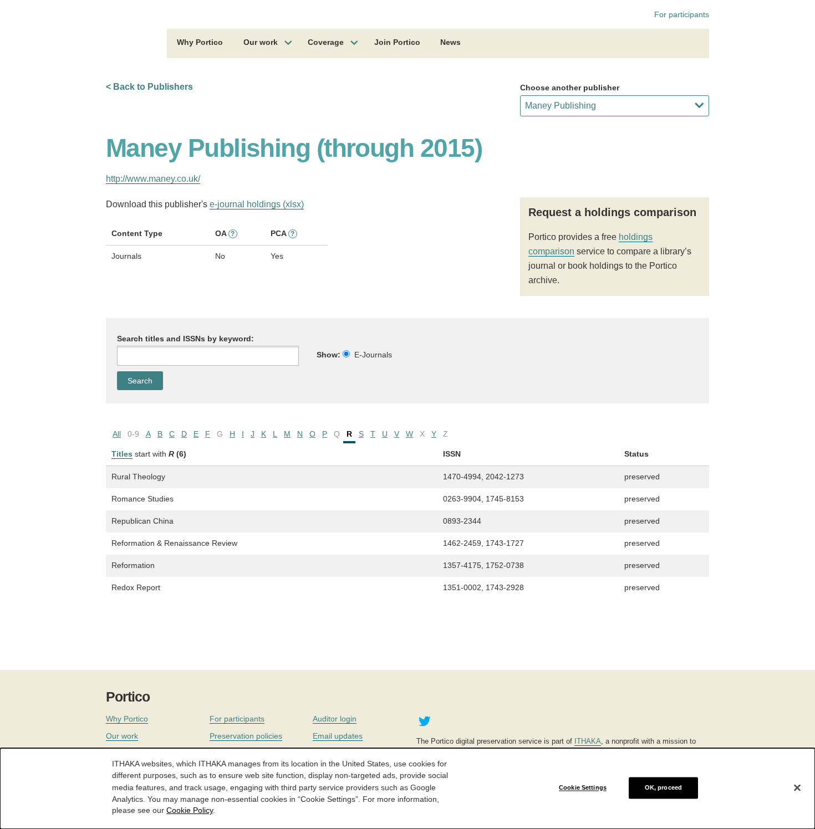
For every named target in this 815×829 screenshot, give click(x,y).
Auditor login (334, 718)
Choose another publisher (569, 87)
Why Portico (200, 42)
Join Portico (397, 42)
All (117, 433)
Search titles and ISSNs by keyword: (185, 338)
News (450, 42)
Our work (260, 42)
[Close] (797, 788)
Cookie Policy (189, 810)
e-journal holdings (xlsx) (257, 204)
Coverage (326, 42)
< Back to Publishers (149, 86)
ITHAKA (587, 741)
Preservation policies (246, 735)
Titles (122, 453)
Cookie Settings (583, 787)
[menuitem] (200, 44)
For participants (681, 14)
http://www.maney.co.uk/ (153, 178)
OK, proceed (663, 787)
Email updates (338, 735)
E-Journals (373, 354)
